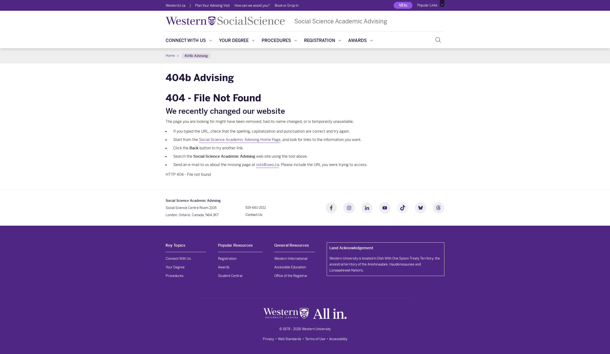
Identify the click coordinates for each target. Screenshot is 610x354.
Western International (290, 258)
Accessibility (338, 339)
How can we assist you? (252, 5)
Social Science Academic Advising (340, 21)
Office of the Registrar (291, 276)
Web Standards (289, 339)
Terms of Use (315, 339)
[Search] (438, 40)
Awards (357, 40)
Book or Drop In (287, 5)
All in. (403, 5)
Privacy (268, 339)
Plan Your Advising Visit (212, 5)
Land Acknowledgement (351, 247)
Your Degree (234, 40)
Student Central (230, 276)
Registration (319, 40)
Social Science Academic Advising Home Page (239, 139)
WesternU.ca (175, 5)
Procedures (276, 40)
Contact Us (253, 215)
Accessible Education (290, 267)
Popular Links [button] (427, 5)
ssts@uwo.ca (267, 164)
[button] (442, 3)
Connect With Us (186, 40)
